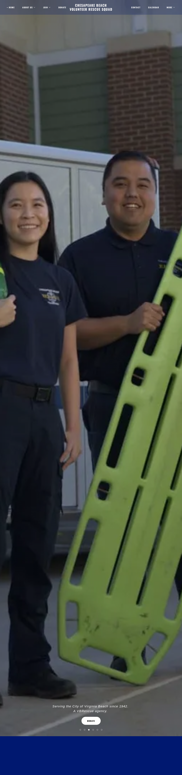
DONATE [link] (62, 7)
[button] (80, 729)
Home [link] (12, 7)
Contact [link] (135, 7)
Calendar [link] (153, 7)
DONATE (91, 720)
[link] (91, 10)
